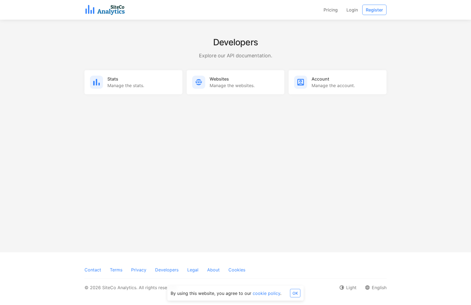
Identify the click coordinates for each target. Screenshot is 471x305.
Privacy (138, 270)
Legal (192, 270)
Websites (219, 79)
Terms (116, 270)
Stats (112, 79)
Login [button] (352, 10)
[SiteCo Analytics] (105, 9)
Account (320, 79)
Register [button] (374, 10)
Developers (167, 270)
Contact (92, 270)
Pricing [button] (331, 10)
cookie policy (266, 293)
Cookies (236, 270)
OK (295, 293)
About (213, 270)
